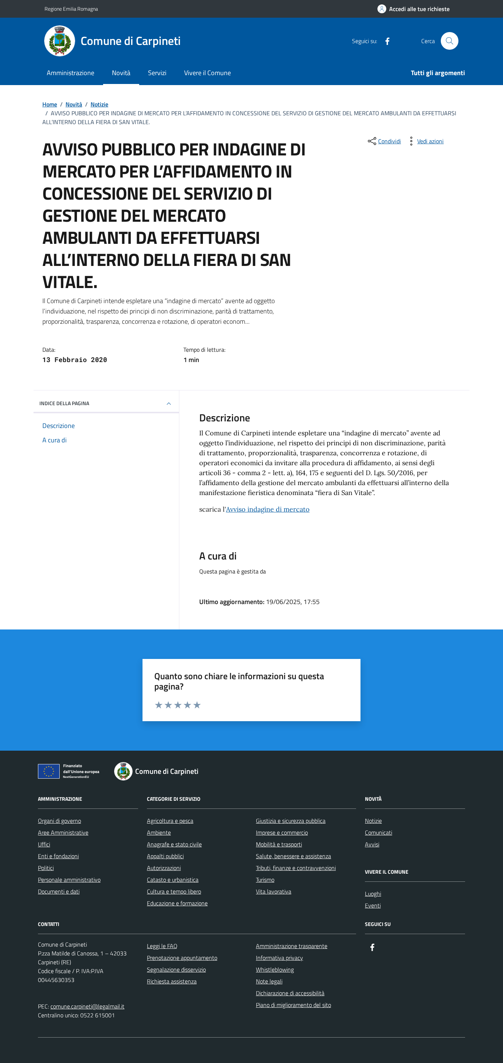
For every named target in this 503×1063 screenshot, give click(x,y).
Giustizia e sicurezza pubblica (291, 820)
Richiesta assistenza (172, 981)
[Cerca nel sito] (449, 41)
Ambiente (159, 832)
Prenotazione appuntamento (182, 957)
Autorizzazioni (164, 867)
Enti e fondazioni (58, 856)
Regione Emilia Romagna (71, 9)
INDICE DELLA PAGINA (64, 403)
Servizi (157, 73)
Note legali (269, 981)
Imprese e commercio (282, 832)
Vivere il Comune (207, 73)
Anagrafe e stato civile (174, 844)
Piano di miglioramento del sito (293, 1004)
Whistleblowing (275, 969)
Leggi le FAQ (162, 945)
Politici (46, 867)
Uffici (44, 844)
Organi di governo (59, 820)
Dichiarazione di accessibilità (290, 993)
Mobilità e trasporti (279, 844)
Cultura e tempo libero (174, 891)
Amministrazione (70, 73)
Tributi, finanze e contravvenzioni (296, 867)
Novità (121, 73)
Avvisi (372, 844)
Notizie (373, 820)
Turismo (265, 879)
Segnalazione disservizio (176, 969)
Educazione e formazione (177, 903)
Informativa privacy (279, 957)
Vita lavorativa (273, 891)
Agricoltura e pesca (170, 820)
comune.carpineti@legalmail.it (87, 1006)
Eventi (373, 905)
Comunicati (378, 832)
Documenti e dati (59, 891)
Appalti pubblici (165, 856)
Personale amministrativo (69, 879)
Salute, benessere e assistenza (293, 856)
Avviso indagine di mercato (268, 509)
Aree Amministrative (63, 832)
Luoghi (373, 893)
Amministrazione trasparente (291, 945)
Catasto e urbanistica (172, 879)
